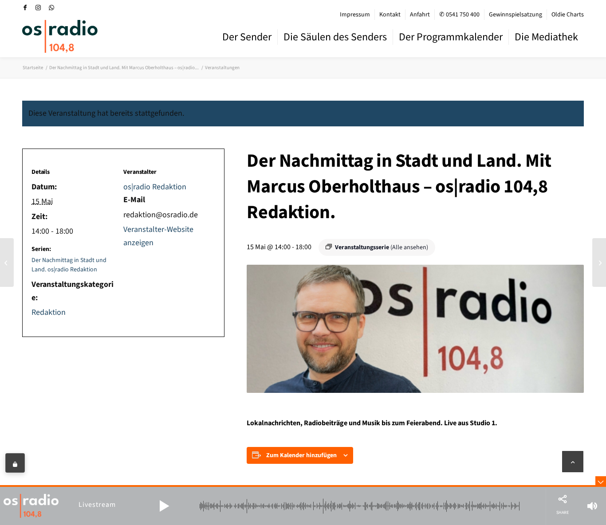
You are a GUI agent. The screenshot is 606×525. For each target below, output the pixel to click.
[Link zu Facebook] (24, 7)
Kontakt (390, 14)
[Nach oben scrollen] (573, 462)
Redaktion (48, 312)
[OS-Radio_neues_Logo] (60, 36)
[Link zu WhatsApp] (51, 7)
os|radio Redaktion (154, 186)
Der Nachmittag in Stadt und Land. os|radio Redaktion (68, 265)
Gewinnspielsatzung (515, 14)
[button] (164, 506)
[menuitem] (355, 14)
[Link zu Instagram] (38, 7)
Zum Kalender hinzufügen (301, 455)
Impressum (355, 14)
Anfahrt (420, 14)
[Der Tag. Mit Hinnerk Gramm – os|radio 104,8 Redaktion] (7, 262)
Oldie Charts (567, 14)
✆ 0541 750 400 (459, 14)
